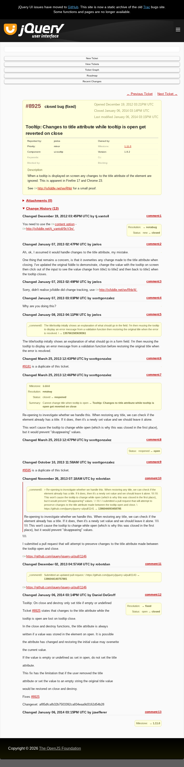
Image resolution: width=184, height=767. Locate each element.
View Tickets (92, 64)
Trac (146, 7)
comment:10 (153, 478)
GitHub (73, 7)
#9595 (27, 470)
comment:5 (153, 314)
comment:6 (153, 358)
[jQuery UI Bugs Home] (34, 31)
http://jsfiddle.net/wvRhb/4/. (118, 290)
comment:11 (153, 564)
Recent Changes (92, 81)
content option (65, 224)
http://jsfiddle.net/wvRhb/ (55, 188)
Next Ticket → (167, 94)
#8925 (33, 106)
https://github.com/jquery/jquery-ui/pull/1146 (56, 556)
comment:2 (153, 244)
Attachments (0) (39, 200)
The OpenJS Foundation (60, 748)
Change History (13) (42, 208)
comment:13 (153, 712)
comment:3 (153, 281)
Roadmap (92, 75)
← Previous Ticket (140, 94)
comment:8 (153, 439)
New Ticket (92, 58)
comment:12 (153, 594)
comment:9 (153, 462)
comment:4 (153, 297)
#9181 (27, 366)
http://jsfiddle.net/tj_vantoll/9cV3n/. (50, 229)
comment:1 (153, 216)
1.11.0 (127, 146)
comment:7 (153, 374)
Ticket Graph (92, 70)
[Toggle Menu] (178, 29)
